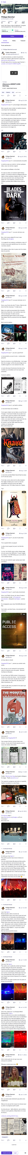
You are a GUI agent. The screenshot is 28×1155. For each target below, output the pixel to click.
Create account (7, 1153)
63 (2, 23)
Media (14, 40)
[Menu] (25, 36)
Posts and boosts (5, 45)
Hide (24, 133)
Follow (12, 36)
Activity (5, 40)
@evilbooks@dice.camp (6, 18)
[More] (26, 95)
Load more (14, 1144)
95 (8, 23)
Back (4, 2)
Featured (23, 40)
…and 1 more (18, 92)
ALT (12, 147)
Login (15, 1153)
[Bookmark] (20, 95)
